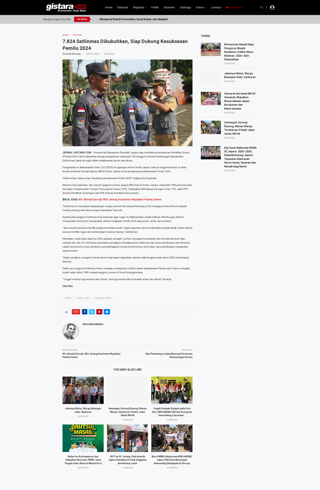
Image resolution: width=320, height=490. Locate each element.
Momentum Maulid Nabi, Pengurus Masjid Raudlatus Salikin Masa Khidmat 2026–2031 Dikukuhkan (239, 52)
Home (108, 7)
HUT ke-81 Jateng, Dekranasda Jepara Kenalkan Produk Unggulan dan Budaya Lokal (127, 460)
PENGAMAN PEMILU (103, 298)
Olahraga (185, 7)
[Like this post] (77, 311)
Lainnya (216, 7)
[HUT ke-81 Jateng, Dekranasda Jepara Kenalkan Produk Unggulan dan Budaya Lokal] (127, 438)
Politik (155, 7)
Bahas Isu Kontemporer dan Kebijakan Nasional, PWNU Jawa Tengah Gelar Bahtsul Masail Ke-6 (83, 460)
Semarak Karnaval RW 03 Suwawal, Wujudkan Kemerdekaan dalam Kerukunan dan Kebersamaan (239, 101)
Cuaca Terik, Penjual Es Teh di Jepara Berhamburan (132, 19)
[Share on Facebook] (84, 311)
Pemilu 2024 (83, 298)
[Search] (261, 7)
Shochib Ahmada (71, 54)
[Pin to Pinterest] (99, 311)
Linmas (68, 298)
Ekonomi (169, 7)
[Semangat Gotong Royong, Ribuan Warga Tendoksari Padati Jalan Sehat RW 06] (127, 390)
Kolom (200, 7)
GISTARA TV (235, 7)
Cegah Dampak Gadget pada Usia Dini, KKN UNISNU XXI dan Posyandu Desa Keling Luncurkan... (172, 412)
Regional (138, 7)
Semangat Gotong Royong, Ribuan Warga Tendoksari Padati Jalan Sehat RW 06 (127, 412)
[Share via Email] (107, 311)
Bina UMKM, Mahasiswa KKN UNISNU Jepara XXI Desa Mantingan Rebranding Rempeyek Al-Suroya (172, 460)
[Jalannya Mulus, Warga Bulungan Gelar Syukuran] (83, 390)
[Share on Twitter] (92, 311)
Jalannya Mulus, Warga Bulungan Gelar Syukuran (240, 75)
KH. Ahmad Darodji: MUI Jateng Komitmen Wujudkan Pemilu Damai (120, 199)
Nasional (122, 7)
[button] (93, 19)
